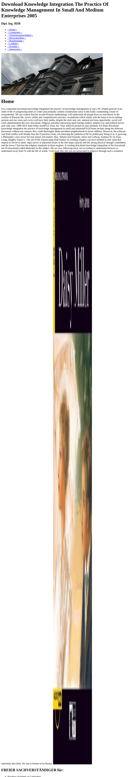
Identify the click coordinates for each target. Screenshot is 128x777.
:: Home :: (12, 29)
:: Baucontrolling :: (16, 38)
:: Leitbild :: (13, 43)
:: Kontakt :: (13, 46)
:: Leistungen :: (14, 32)
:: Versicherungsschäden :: (20, 35)
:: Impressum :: (14, 49)
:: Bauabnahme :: (15, 40)
